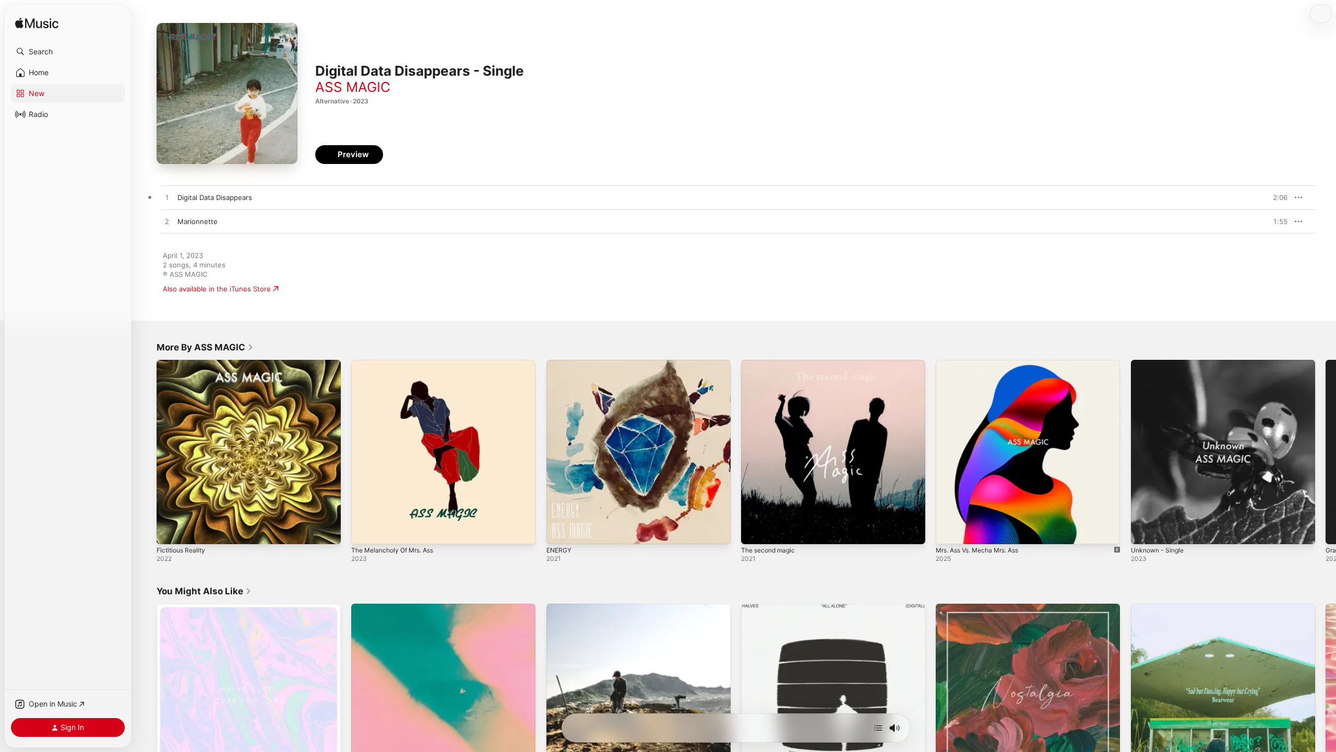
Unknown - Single (1160, 364)
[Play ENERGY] (559, 531)
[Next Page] (1325, 452)
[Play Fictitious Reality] (169, 531)
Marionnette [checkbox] (197, 221)
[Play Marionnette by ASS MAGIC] (167, 222)
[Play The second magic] (754, 531)
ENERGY (560, 364)
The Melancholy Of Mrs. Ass (397, 364)
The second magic (771, 364)
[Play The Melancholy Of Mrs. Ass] (364, 531)
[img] (36, 24)
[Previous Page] (146, 452)
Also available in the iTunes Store (217, 289)
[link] (205, 347)
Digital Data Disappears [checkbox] (214, 197)
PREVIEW (1276, 197)
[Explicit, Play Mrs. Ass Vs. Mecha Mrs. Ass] (949, 531)
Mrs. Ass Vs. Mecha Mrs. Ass (983, 364)
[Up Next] (878, 728)
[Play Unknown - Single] (1144, 531)
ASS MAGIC (352, 87)
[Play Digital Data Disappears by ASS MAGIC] (167, 198)
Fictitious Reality (183, 364)
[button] (67, 52)
